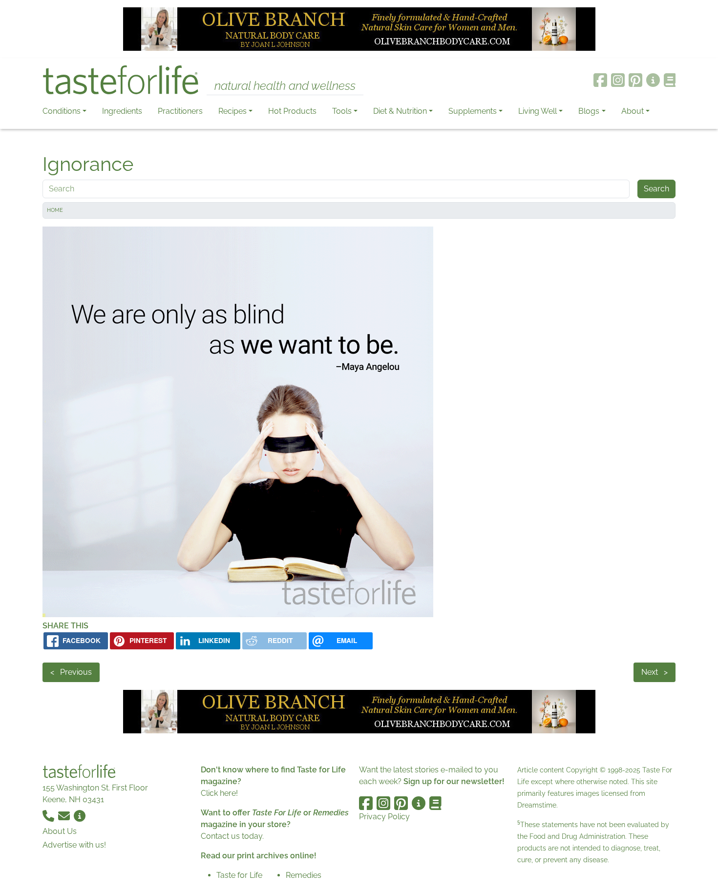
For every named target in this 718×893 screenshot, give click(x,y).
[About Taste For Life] (653, 80)
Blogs (588, 111)
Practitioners (180, 111)
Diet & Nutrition (400, 111)
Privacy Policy (384, 816)
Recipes (232, 111)
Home (55, 210)
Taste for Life (239, 875)
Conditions (61, 111)
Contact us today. (232, 836)
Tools (342, 111)
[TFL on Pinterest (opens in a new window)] (635, 80)
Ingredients (122, 111)
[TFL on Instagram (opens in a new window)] (618, 80)
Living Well (537, 111)
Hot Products (292, 111)
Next (654, 672)
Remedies (303, 875)
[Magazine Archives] (670, 80)
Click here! (219, 793)
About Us (59, 831)
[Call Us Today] (49, 815)
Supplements (472, 111)
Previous (71, 672)
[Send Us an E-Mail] (65, 815)
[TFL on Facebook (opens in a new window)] (600, 80)
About (632, 111)
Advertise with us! (74, 845)
